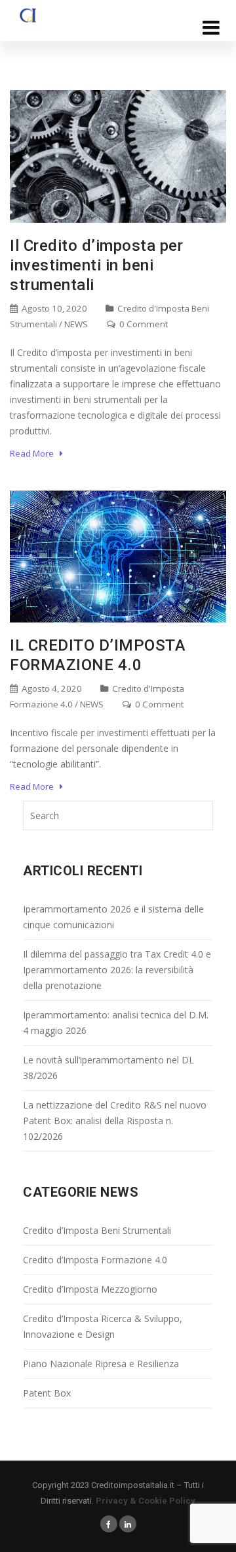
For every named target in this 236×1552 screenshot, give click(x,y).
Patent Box (47, 1393)
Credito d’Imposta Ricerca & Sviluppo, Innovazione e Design (102, 1326)
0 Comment (142, 324)
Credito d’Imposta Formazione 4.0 (95, 1259)
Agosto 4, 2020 (51, 688)
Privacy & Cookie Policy (145, 1501)
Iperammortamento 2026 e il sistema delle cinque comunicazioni (113, 917)
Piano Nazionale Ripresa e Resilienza (101, 1363)
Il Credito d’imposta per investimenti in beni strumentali (96, 265)
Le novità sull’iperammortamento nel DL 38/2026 (108, 1068)
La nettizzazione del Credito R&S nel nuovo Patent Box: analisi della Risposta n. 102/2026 (114, 1120)
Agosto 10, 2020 (53, 308)
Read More (35, 453)
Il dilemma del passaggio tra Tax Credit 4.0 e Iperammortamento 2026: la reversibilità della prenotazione (117, 970)
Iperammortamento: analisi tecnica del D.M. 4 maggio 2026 (115, 1023)
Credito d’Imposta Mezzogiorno (90, 1289)
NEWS (76, 324)
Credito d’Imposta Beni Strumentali (97, 1230)
